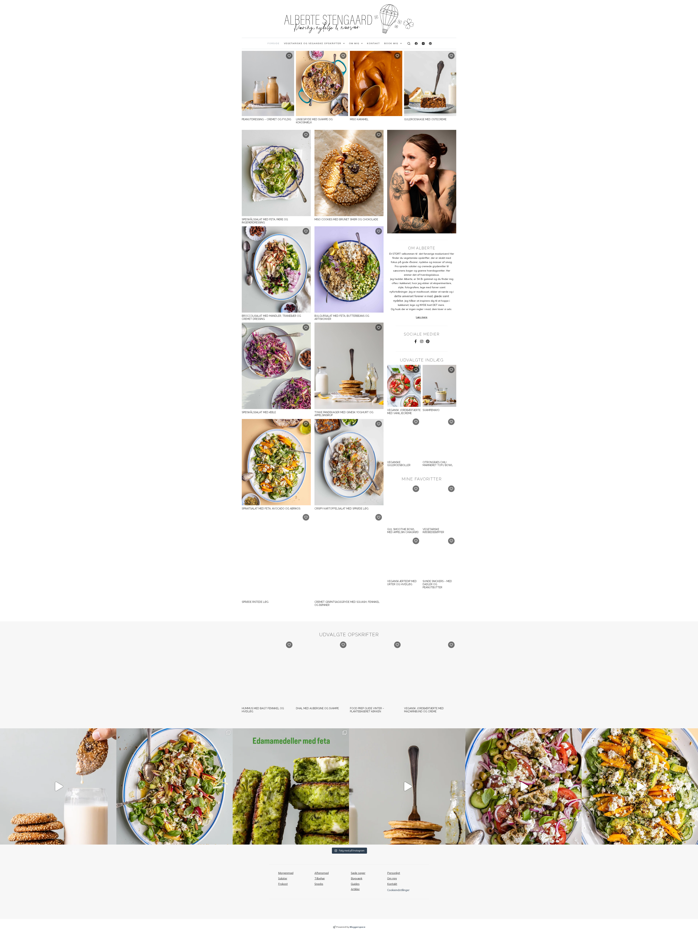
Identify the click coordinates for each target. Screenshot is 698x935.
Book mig (391, 43)
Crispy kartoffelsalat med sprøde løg (341, 508)
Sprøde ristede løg (255, 601)
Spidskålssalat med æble (259, 412)
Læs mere (421, 317)
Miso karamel (359, 119)
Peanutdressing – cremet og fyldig (266, 119)
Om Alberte (421, 248)
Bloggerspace (357, 927)
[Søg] (409, 43)
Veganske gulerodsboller (398, 464)
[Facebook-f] (416, 341)
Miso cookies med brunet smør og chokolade (346, 219)
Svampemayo (431, 410)
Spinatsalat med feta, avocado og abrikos (271, 508)
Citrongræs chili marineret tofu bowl (438, 464)
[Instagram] (423, 43)
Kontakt (373, 43)
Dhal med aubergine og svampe (317, 708)
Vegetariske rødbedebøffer (433, 531)
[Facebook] (416, 43)
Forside (274, 43)
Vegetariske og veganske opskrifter (312, 43)
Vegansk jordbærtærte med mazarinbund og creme (424, 710)
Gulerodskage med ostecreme (425, 119)
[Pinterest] (430, 43)
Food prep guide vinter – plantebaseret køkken (367, 710)
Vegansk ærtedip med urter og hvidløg (402, 583)
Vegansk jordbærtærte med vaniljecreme (404, 412)
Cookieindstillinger (398, 890)
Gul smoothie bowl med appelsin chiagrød (403, 531)
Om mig (354, 43)
